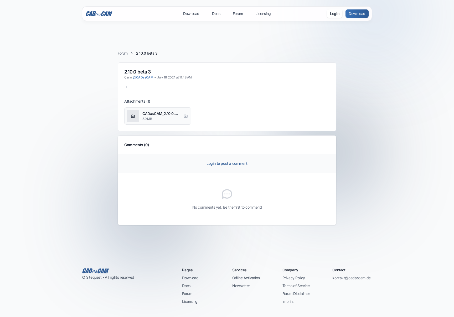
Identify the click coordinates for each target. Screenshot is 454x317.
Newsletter (241, 285)
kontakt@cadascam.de (351, 278)
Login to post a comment (227, 163)
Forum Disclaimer (296, 293)
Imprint (288, 301)
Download (191, 13)
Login (334, 13)
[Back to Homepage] (127, 270)
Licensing (263, 13)
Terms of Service (296, 285)
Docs (216, 13)
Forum (238, 13)
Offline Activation (246, 278)
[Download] (186, 116)
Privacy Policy (293, 278)
